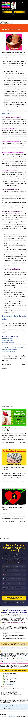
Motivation (8, 364)
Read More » (23, 442)
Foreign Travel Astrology (9, 682)
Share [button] (23, 364)
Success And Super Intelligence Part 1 (10, 349)
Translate (10, 23)
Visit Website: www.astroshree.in (15, 706)
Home (3, 16)
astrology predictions (16, 699)
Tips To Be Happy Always (7, 340)
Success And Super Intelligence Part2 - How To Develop (14, 347)
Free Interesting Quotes (7, 338)
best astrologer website (13, 716)
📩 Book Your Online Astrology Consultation (14, 598)
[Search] (22, 2)
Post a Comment (10, 442)
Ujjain (1, 702)
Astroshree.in (5, 653)
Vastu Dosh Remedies (8, 684)
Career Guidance (13, 12)
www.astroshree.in (23, 644)
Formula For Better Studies (8, 342)
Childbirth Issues (7, 676)
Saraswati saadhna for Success (8, 351)
